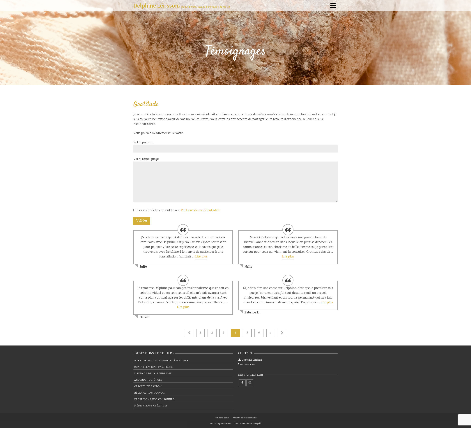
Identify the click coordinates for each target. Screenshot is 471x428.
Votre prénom (143, 142)
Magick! (257, 423)
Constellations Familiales (153, 367)
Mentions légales (222, 418)
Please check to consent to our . (178, 210)
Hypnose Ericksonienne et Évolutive (161, 361)
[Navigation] (333, 5)
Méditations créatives (151, 406)
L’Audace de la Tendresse (153, 374)
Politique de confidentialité (200, 210)
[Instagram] (249, 382)
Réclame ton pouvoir (149, 393)
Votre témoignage (146, 159)
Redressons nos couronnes (154, 399)
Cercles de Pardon (148, 386)
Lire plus (201, 256)
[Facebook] (242, 382)
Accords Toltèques (148, 380)
